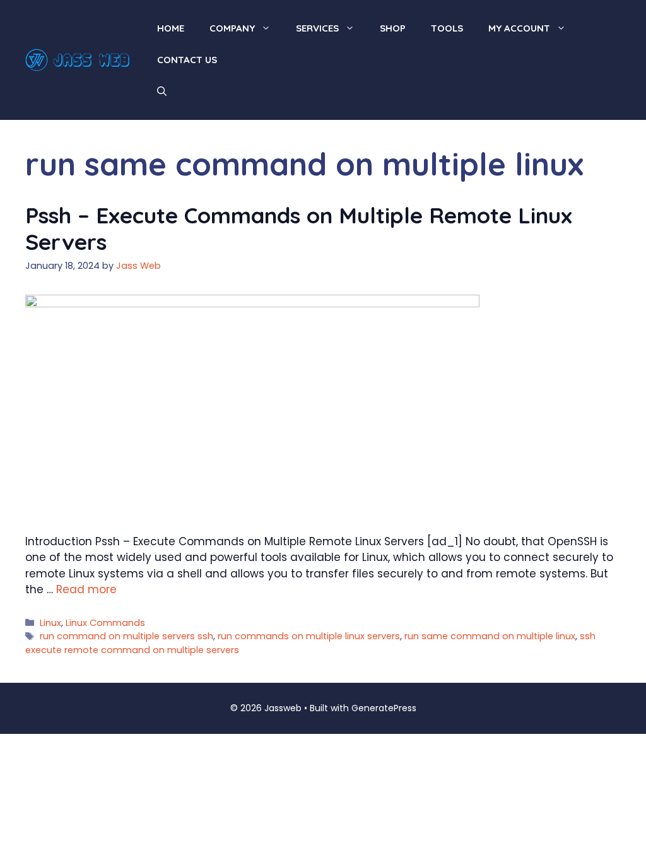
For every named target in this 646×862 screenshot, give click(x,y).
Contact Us (187, 60)
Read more (86, 589)
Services (317, 28)
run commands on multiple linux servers (309, 636)
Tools (447, 28)
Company (232, 28)
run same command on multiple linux (489, 636)
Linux (50, 623)
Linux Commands (105, 623)
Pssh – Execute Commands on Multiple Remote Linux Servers (298, 228)
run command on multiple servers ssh (126, 636)
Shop (393, 28)
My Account (519, 28)
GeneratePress (383, 708)
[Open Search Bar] (161, 91)
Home (170, 28)
